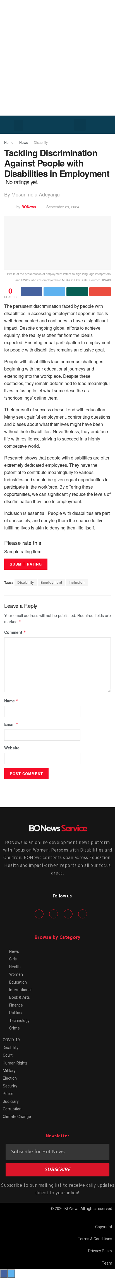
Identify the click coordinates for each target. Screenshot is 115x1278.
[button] (18, 125)
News (23, 142)
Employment (51, 582)
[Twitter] (53, 913)
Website (12, 748)
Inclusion (77, 582)
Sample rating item (22, 551)
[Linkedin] (68, 913)
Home (8, 142)
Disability (41, 142)
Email (11, 724)
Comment (15, 632)
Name (11, 701)
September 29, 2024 (62, 206)
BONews (28, 206)
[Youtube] (82, 913)
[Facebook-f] (39, 913)
